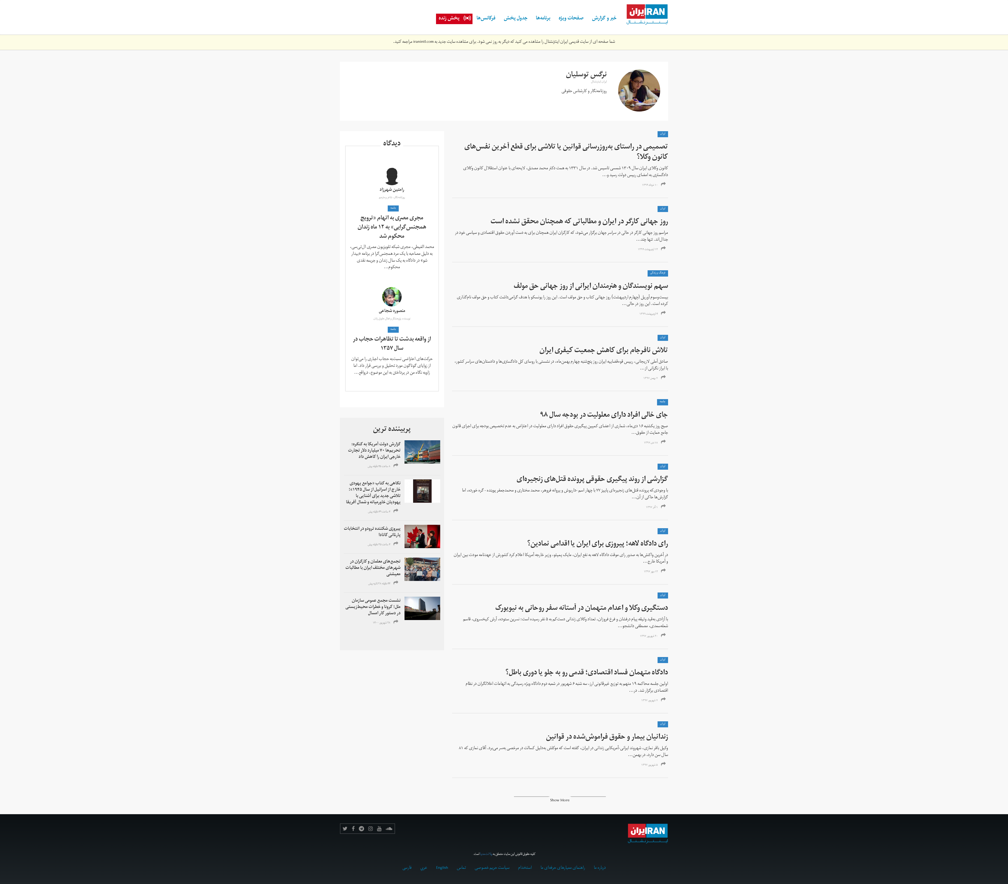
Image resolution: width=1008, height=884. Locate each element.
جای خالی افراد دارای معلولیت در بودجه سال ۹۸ (604, 416)
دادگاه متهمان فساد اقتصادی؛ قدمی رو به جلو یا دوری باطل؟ (587, 673)
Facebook (353, 828)
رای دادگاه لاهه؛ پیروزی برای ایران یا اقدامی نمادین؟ (597, 545)
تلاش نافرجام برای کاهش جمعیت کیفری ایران (603, 351)
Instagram (370, 828)
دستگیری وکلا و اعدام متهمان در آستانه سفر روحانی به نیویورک (581, 609)
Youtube (379, 828)
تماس (461, 868)
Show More (560, 801)
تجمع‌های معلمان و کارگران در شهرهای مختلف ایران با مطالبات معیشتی (373, 568)
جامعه (662, 402)
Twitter (345, 828)
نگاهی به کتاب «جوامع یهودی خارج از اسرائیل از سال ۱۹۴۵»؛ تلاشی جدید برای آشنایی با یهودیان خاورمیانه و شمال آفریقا (373, 493)
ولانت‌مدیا (486, 854)
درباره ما (600, 868)
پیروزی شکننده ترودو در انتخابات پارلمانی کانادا (372, 532)
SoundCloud (389, 828)
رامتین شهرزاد (392, 190)
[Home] (644, 14)
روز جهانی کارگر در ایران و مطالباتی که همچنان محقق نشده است (579, 222)
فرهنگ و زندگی (657, 273)
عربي (423, 868)
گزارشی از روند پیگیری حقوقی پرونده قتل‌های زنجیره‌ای (592, 480)
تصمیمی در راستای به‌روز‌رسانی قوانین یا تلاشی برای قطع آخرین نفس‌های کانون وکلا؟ (566, 153)
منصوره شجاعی (392, 311)
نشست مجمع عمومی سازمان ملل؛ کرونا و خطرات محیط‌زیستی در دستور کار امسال (373, 607)
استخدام (525, 868)
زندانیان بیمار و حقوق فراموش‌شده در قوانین (607, 738)
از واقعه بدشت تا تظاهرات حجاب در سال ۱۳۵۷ (392, 345)
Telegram (361, 828)
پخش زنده (449, 19)
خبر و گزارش (604, 19)
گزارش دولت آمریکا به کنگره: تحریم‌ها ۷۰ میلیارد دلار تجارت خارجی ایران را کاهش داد (374, 451)
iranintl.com (423, 42)
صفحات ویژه (571, 19)
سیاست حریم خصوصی (492, 868)
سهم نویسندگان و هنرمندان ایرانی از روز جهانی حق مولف (591, 287)
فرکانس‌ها (486, 19)
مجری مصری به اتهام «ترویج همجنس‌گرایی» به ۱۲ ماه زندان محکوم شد (392, 228)
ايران (662, 134)
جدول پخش (516, 19)
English (442, 868)
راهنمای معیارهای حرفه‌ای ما (562, 868)
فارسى (407, 868)
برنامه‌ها (543, 19)
